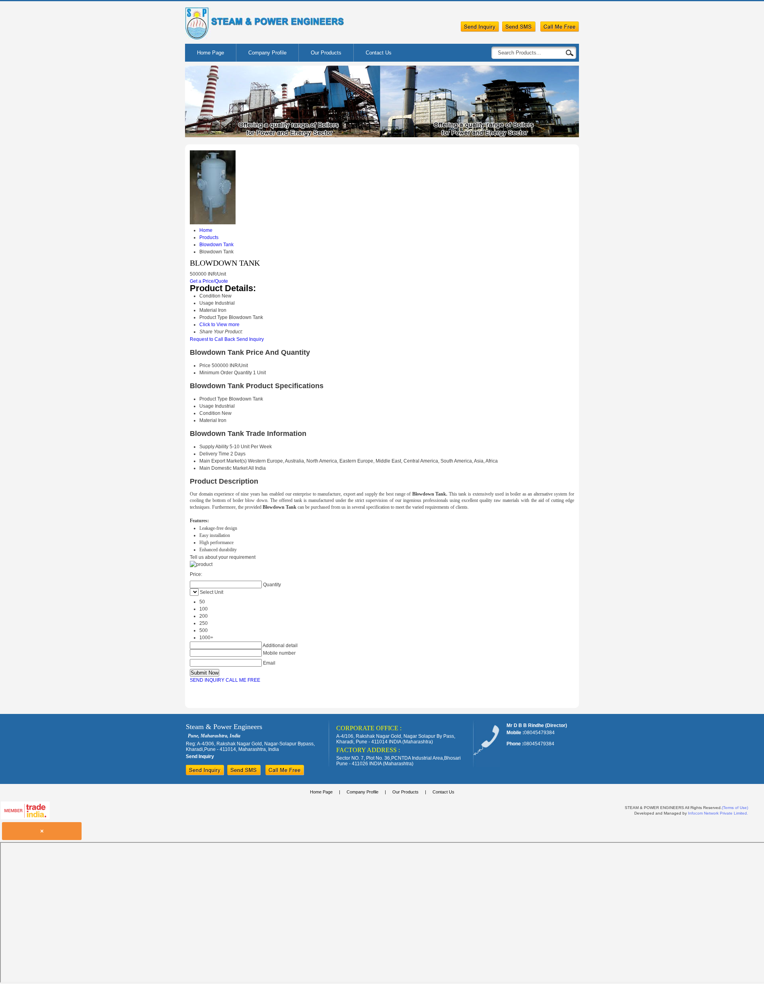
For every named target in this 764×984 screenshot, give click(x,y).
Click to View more (219, 324)
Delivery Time (214, 454)
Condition (209, 413)
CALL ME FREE (243, 680)
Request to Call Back (212, 339)
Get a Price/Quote (209, 281)
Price (204, 365)
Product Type (213, 399)
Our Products (326, 53)
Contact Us (379, 53)
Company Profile (267, 53)
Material (208, 420)
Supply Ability (213, 446)
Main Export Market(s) (223, 461)
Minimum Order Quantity (225, 372)
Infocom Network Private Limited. (718, 813)
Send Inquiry (250, 339)
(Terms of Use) (735, 807)
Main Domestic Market (223, 468)
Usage (206, 406)
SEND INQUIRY (207, 680)
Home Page (210, 53)
